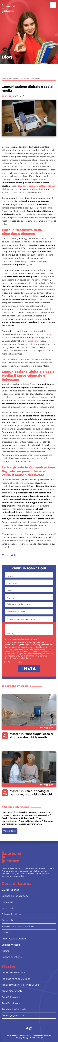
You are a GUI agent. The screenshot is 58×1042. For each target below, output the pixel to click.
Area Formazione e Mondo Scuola (20, 984)
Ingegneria (8, 908)
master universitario (29, 824)
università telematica (37, 815)
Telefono (11, 598)
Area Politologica (11, 997)
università (17, 815)
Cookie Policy (36, 1038)
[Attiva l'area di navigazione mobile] (53, 5)
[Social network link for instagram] (30, 1029)
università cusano (26, 812)
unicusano (7, 812)
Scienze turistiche (12, 957)
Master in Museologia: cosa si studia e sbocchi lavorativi (31, 735)
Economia (7, 920)
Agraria (5, 951)
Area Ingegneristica (13, 1015)
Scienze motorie (11, 944)
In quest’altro (31, 341)
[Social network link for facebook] (27, 1029)
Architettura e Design (14, 938)
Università (46, 728)
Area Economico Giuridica (16, 978)
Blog (9, 79)
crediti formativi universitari (18, 818)
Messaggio (12, 633)
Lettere (6, 932)
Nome (10, 576)
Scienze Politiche (11, 914)
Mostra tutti (9, 831)
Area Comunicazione (13, 972)
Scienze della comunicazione (18, 926)
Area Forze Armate (12, 991)
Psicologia (7, 902)
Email (9, 591)
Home (4, 79)
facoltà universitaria (29, 821)
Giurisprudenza (10, 889)
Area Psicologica (11, 1003)
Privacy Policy (22, 1038)
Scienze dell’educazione (15, 896)
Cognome (11, 583)
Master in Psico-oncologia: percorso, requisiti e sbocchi (31, 792)
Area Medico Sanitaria (14, 1009)
